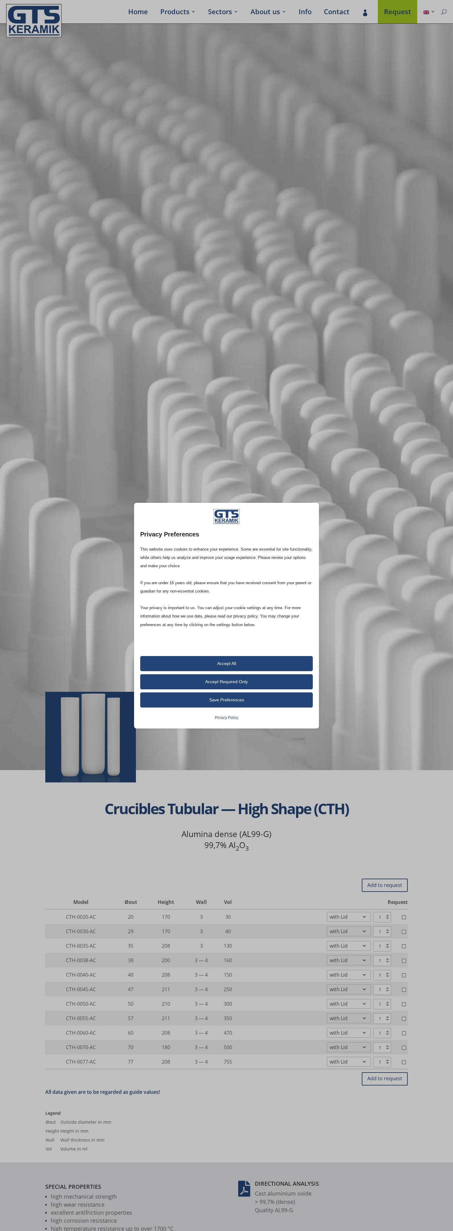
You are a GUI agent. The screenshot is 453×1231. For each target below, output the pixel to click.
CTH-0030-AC (81, 931)
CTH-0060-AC (81, 1032)
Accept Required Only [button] (226, 681)
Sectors (220, 12)
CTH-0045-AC (81, 989)
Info (305, 12)
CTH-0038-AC (81, 960)
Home (138, 12)
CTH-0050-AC (81, 1003)
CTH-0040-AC (81, 974)
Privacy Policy (226, 718)
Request (397, 12)
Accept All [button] (226, 663)
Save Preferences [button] (226, 699)
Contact (336, 12)
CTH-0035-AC (81, 945)
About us (265, 12)
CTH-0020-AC (81, 916)
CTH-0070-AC (81, 1047)
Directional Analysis (287, 1183)
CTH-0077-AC (81, 1061)
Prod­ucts (175, 12)
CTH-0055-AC (81, 1018)
